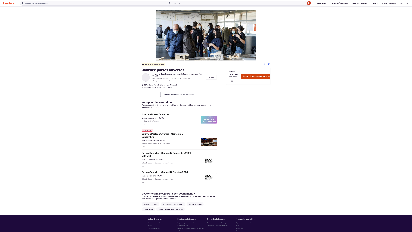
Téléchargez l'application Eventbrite (217, 225)
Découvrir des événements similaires (259, 76)
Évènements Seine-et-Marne (173, 204)
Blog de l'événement (154, 228)
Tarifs (149, 225)
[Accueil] (8, 3)
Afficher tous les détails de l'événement (179, 94)
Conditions (239, 228)
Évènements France (150, 204)
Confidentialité (240, 231)
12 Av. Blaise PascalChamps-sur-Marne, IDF (161, 85)
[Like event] (268, 64)
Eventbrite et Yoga (182, 225)
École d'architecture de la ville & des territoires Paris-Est (179, 75)
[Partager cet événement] (264, 64)
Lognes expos (148, 209)
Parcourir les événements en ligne (217, 223)
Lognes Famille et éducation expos (170, 209)
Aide (237, 225)
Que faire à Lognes (195, 204)
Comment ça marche (154, 223)
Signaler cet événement (243, 223)
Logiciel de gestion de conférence (187, 223)
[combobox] (238, 3)
